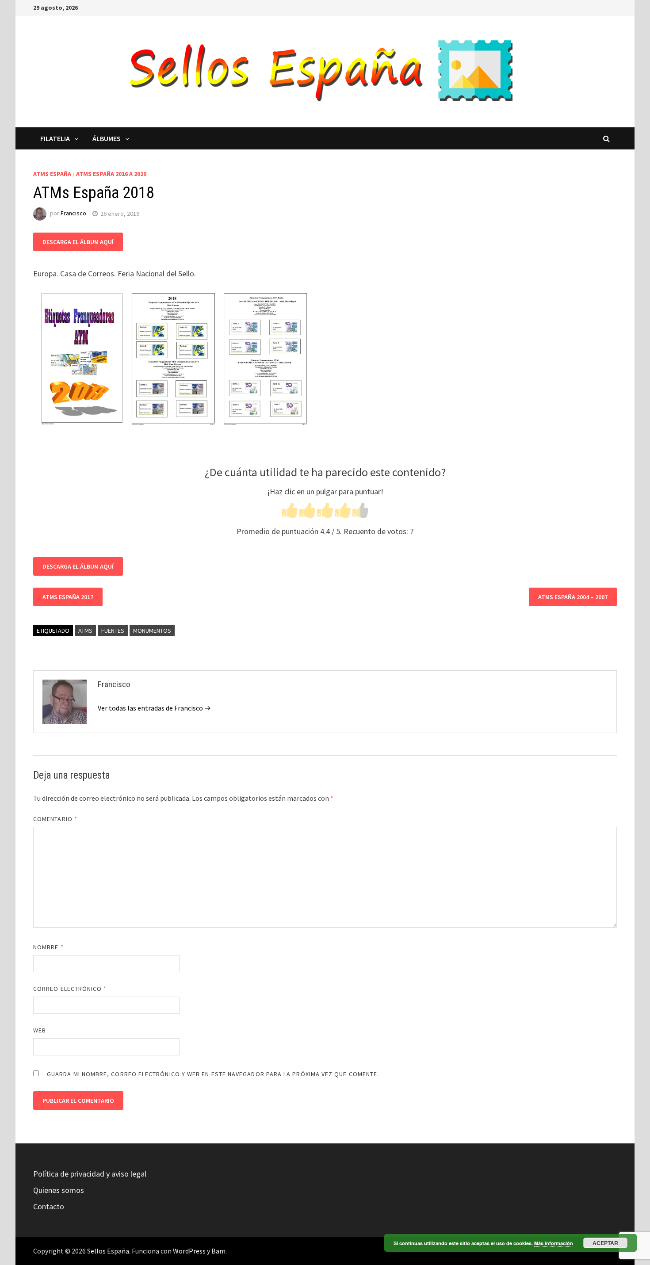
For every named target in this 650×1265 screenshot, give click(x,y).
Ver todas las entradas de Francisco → (154, 707)
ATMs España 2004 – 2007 (573, 597)
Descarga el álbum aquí (78, 242)
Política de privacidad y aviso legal (89, 1174)
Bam (218, 1250)
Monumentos (152, 630)
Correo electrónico (70, 989)
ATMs (85, 630)
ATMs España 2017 (67, 597)
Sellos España (108, 1250)
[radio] (290, 511)
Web (39, 1030)
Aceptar (605, 1243)
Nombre (48, 947)
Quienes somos (58, 1190)
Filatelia (55, 138)
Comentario (55, 819)
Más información (553, 1243)
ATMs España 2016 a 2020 (111, 174)
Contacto (48, 1206)
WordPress (189, 1250)
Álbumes (106, 138)
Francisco (73, 214)
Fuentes (112, 630)
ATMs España (52, 174)
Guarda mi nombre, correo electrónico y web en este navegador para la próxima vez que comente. (213, 1074)
